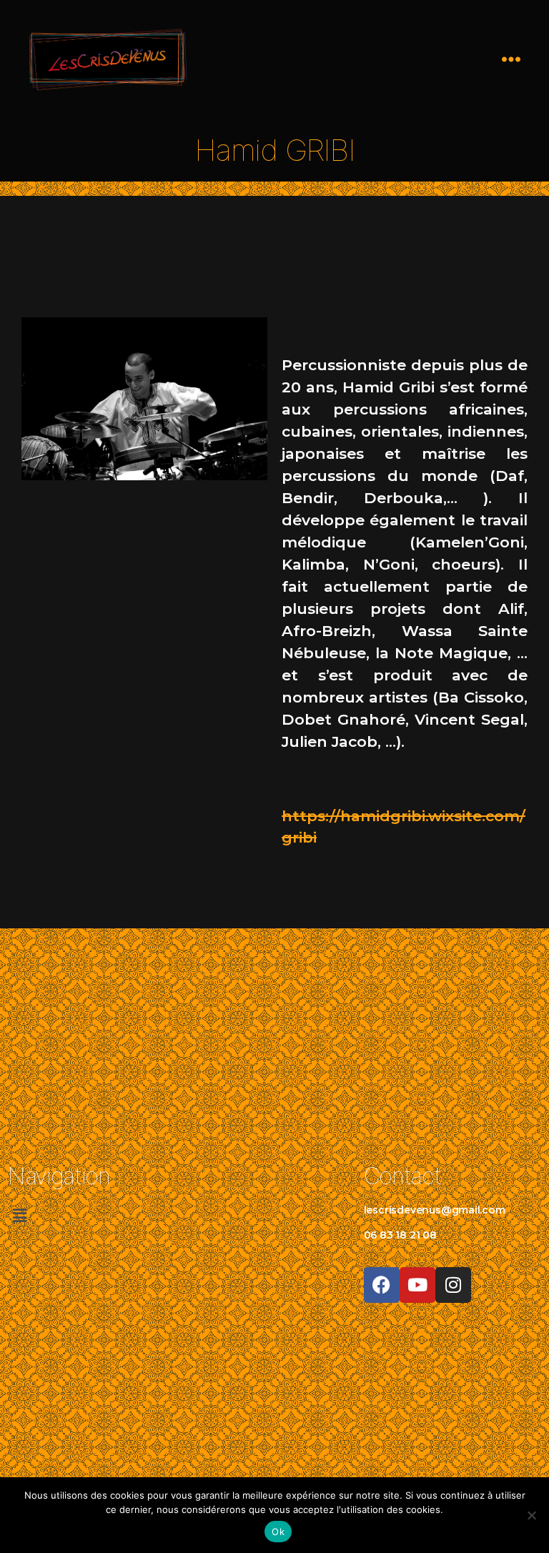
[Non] (531, 1515)
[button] (96, 1216)
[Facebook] (382, 1285)
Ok (278, 1531)
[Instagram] (453, 1285)
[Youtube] (417, 1285)
